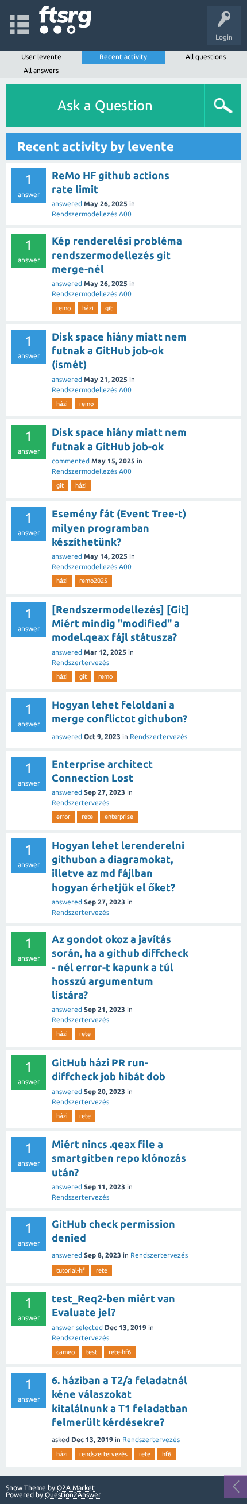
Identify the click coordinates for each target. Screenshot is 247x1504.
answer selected (77, 1327)
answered (67, 203)
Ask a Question (105, 105)
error (63, 816)
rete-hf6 (120, 1351)
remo (63, 307)
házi (88, 307)
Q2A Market (76, 1487)
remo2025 (93, 580)
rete (87, 816)
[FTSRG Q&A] (65, 20)
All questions (206, 56)
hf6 (166, 1454)
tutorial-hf (70, 1270)
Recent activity (123, 56)
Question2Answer (73, 1494)
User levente (41, 56)
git (109, 307)
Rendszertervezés (80, 662)
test (91, 1351)
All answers (41, 70)
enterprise (119, 816)
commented (71, 461)
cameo (65, 1351)
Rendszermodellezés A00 (92, 214)
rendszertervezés (103, 1454)
